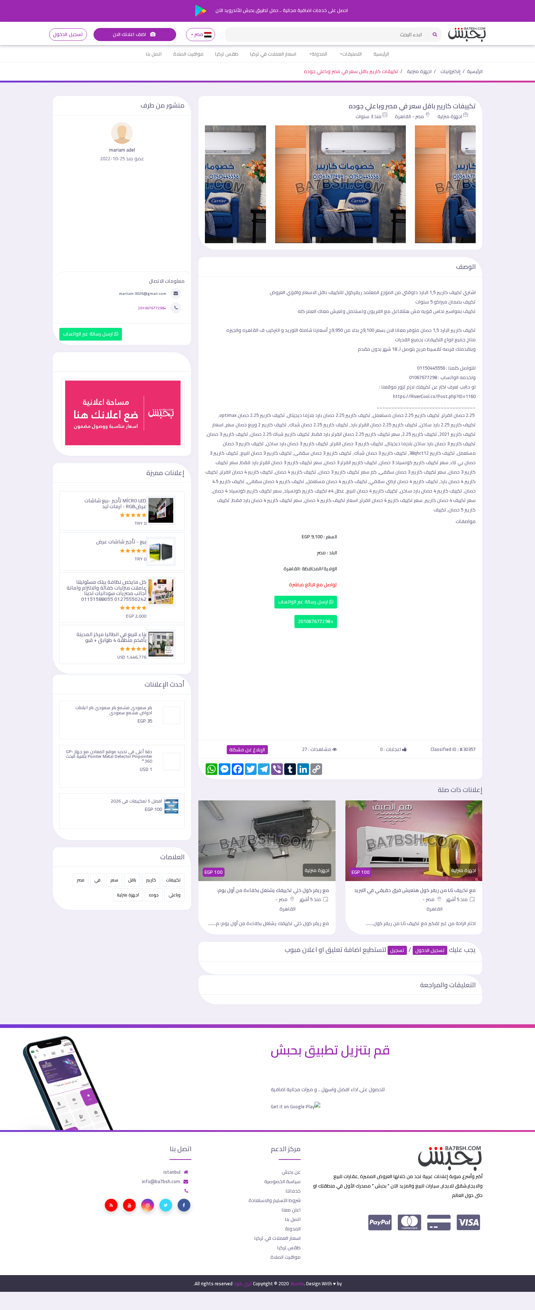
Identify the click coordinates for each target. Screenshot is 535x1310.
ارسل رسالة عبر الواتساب (303, 601)
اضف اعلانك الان (130, 34)
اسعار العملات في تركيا (273, 53)
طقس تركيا (226, 53)
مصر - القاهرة (409, 116)
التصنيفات (352, 53)
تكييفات (173, 880)
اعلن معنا (291, 1209)
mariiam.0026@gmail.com (142, 293)
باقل (132, 880)
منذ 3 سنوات (368, 116)
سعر (114, 880)
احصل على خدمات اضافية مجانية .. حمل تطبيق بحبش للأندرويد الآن (281, 10)
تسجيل (397, 950)
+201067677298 (315, 621)
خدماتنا (293, 1190)
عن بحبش (291, 1172)
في (97, 880)
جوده (154, 895)
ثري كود (243, 1283)
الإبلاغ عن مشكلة (247, 749)
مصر (199, 34)
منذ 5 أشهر (457, 899)
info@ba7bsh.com (161, 1181)
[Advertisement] (340, 682)
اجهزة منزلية (419, 71)
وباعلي (175, 895)
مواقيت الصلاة (188, 53)
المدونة (319, 53)
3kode (297, 1283)
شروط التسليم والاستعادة (275, 1200)
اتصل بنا (154, 53)
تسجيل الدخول (68, 34)
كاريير (151, 880)
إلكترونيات (450, 71)
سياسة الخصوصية (282, 1181)
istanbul (172, 1172)
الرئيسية (381, 53)
